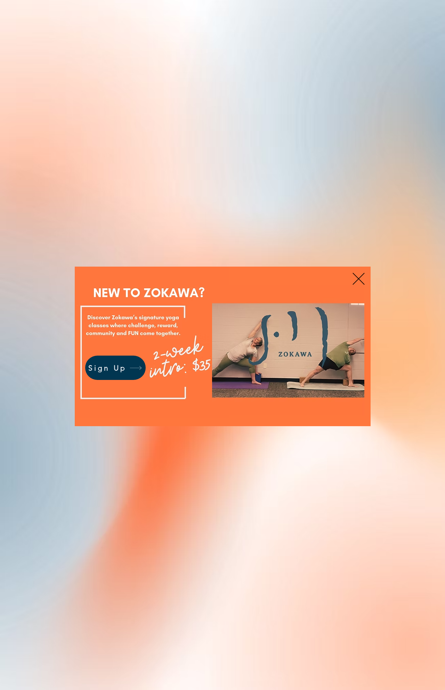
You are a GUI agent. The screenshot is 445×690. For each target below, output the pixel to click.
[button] (359, 279)
